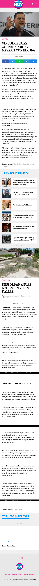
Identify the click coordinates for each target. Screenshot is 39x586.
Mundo (26, 574)
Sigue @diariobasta (9, 546)
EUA (20, 164)
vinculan (5, 166)
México (20, 574)
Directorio (7, 574)
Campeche (14, 574)
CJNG (16, 164)
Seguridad (32, 574)
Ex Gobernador (28, 164)
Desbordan (18, 509)
